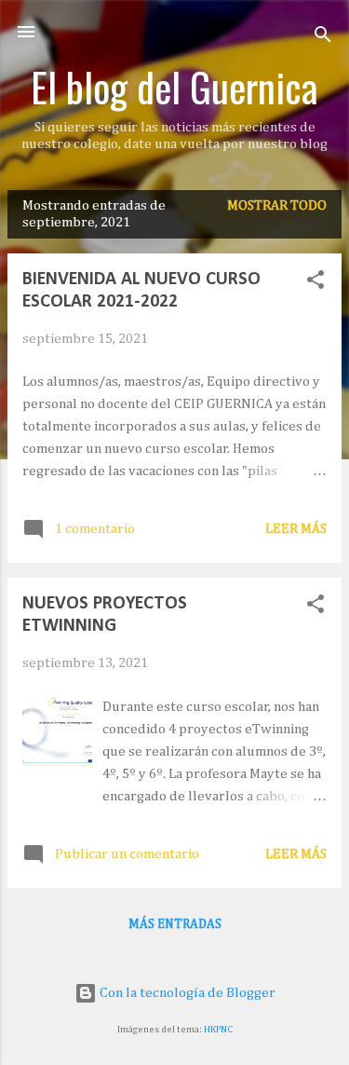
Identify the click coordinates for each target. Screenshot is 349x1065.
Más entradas (174, 924)
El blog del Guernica (174, 86)
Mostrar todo (277, 205)
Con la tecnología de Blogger (186, 993)
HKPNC (218, 1029)
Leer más (296, 529)
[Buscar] (323, 37)
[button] (315, 283)
